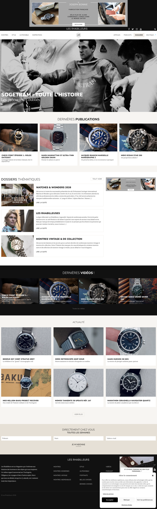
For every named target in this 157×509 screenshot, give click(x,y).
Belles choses (86, 480)
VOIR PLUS (78, 414)
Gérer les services (108, 494)
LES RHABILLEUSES (48, 213)
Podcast (109, 471)
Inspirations (37, 35)
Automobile (24, 35)
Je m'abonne (78, 444)
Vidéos (108, 467)
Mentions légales (127, 505)
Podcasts (127, 35)
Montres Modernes (9, 39)
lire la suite (41, 202)
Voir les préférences (145, 500)
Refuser (127, 500)
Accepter (109, 500)
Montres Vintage (60, 475)
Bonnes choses (86, 484)
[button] (153, 475)
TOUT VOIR (97, 179)
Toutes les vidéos (78, 309)
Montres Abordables (62, 480)
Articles (117, 35)
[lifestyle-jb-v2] (78, 13)
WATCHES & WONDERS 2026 (53, 187)
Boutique (150, 35)
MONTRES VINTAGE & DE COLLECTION (59, 239)
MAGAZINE (139, 35)
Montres (4, 35)
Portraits (35, 39)
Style (14, 35)
